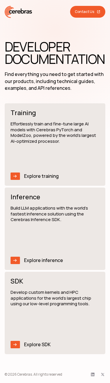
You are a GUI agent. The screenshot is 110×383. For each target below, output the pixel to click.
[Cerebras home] (18, 12)
